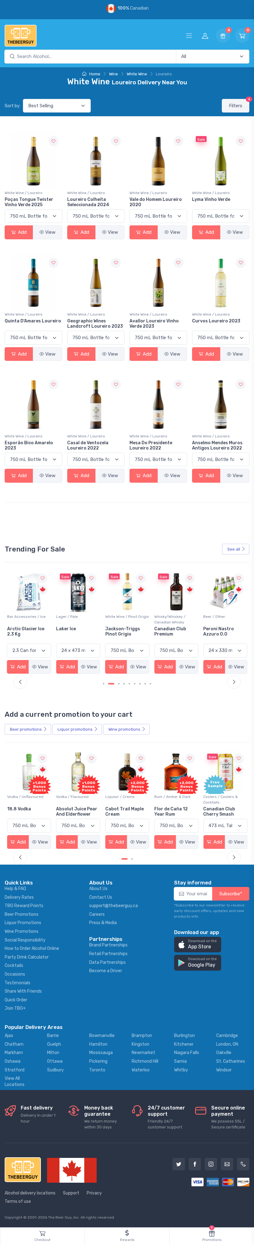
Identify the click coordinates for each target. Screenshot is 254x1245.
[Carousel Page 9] (150, 684)
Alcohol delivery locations (30, 1193)
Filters (239, 104)
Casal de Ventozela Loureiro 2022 (87, 445)
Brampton (142, 1035)
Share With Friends (23, 991)
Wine (113, 74)
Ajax (9, 1035)
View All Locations (14, 1081)
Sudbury (55, 1070)
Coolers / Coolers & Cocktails (220, 799)
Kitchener (184, 1044)
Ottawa (55, 1061)
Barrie (53, 1035)
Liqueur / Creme (119, 797)
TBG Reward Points (24, 905)
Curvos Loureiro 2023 (216, 321)
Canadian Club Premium (121, 631)
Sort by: (12, 106)
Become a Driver (105, 970)
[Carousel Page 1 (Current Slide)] (124, 859)
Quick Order (16, 1000)
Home (94, 74)
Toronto (97, 1070)
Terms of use (18, 1201)
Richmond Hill (145, 1061)
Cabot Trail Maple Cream (124, 811)
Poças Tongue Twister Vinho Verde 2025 (29, 202)
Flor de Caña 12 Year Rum (171, 811)
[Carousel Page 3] (119, 684)
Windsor (224, 1070)
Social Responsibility (25, 940)
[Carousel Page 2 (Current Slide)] (111, 684)
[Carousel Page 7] (140, 684)
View (50, 232)
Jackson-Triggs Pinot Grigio (73, 631)
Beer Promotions (21, 914)
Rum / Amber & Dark (172, 797)
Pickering (98, 1061)
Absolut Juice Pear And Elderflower (76, 811)
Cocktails (14, 965)
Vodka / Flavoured (72, 797)
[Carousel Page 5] (129, 684)
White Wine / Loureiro (23, 193)
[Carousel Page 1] (103, 684)
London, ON (227, 1044)
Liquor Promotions (23, 922)
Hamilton (98, 1044)
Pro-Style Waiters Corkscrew (222, 631)
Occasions (15, 974)
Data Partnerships (107, 962)
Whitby (181, 1070)
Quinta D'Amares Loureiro (33, 321)
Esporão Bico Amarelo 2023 (29, 445)
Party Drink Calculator (27, 957)
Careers (97, 914)
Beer (26, 729)
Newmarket (143, 1052)
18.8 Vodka (19, 809)
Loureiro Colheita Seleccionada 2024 (88, 202)
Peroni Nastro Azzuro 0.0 (169, 631)
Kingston (140, 1044)
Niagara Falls (186, 1052)
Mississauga (101, 1052)
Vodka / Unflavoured (25, 797)
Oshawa (12, 1061)
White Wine (137, 74)
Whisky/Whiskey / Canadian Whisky (121, 619)
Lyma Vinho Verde (211, 199)
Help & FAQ (15, 888)
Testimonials (17, 983)
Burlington (184, 1035)
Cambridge (227, 1035)
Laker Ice (17, 628)
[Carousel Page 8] (145, 684)
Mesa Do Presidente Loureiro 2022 (150, 445)
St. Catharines (230, 1061)
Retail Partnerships (108, 953)
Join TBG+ (15, 1008)
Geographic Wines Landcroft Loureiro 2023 (95, 323)
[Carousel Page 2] (132, 859)
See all (233, 549)
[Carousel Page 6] (134, 684)
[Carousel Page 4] (124, 684)
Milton (53, 1052)
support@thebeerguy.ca (113, 905)
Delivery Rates (19, 897)
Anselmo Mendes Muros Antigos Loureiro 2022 (217, 445)
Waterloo (141, 1070)
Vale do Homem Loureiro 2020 (155, 202)
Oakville (223, 1052)
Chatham (14, 1044)
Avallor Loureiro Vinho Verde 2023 (154, 323)
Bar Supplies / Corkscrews (215, 619)
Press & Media (103, 922)
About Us (98, 888)
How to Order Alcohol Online (32, 948)
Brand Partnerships (108, 945)
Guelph (54, 1044)
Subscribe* (230, 894)
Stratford (14, 1070)
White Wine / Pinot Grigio (78, 616)
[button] (197, 945)
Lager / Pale (18, 616)
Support (71, 1193)
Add (22, 232)
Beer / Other (165, 616)
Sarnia (180, 1061)
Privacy (94, 1193)
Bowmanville (102, 1035)
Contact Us (100, 897)
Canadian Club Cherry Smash (219, 811)
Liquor (75, 729)
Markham (14, 1052)
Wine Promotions (21, 931)
